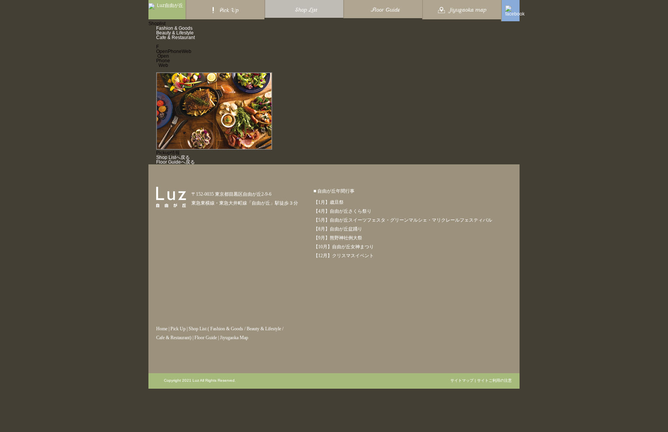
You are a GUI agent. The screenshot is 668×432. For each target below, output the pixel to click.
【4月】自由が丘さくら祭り (342, 211)
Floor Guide (205, 337)
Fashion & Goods (174, 28)
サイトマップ (462, 380)
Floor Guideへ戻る (175, 162)
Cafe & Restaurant (175, 37)
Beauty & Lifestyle (175, 33)
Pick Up (178, 328)
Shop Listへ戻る (173, 157)
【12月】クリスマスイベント (344, 255)
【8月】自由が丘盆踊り (338, 229)
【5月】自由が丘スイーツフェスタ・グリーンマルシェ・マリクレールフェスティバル (403, 220)
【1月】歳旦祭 (329, 202)
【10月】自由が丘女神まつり (344, 246)
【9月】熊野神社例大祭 (338, 238)
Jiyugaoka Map (234, 337)
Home (161, 328)
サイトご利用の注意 (494, 380)
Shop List (197, 328)
